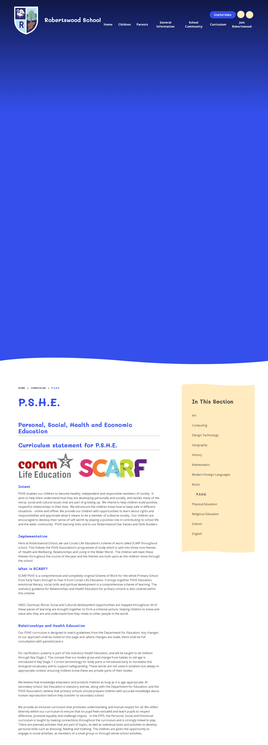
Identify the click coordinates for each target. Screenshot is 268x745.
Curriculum (38, 388)
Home (21, 388)
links (222, 15)
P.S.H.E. (55, 388)
